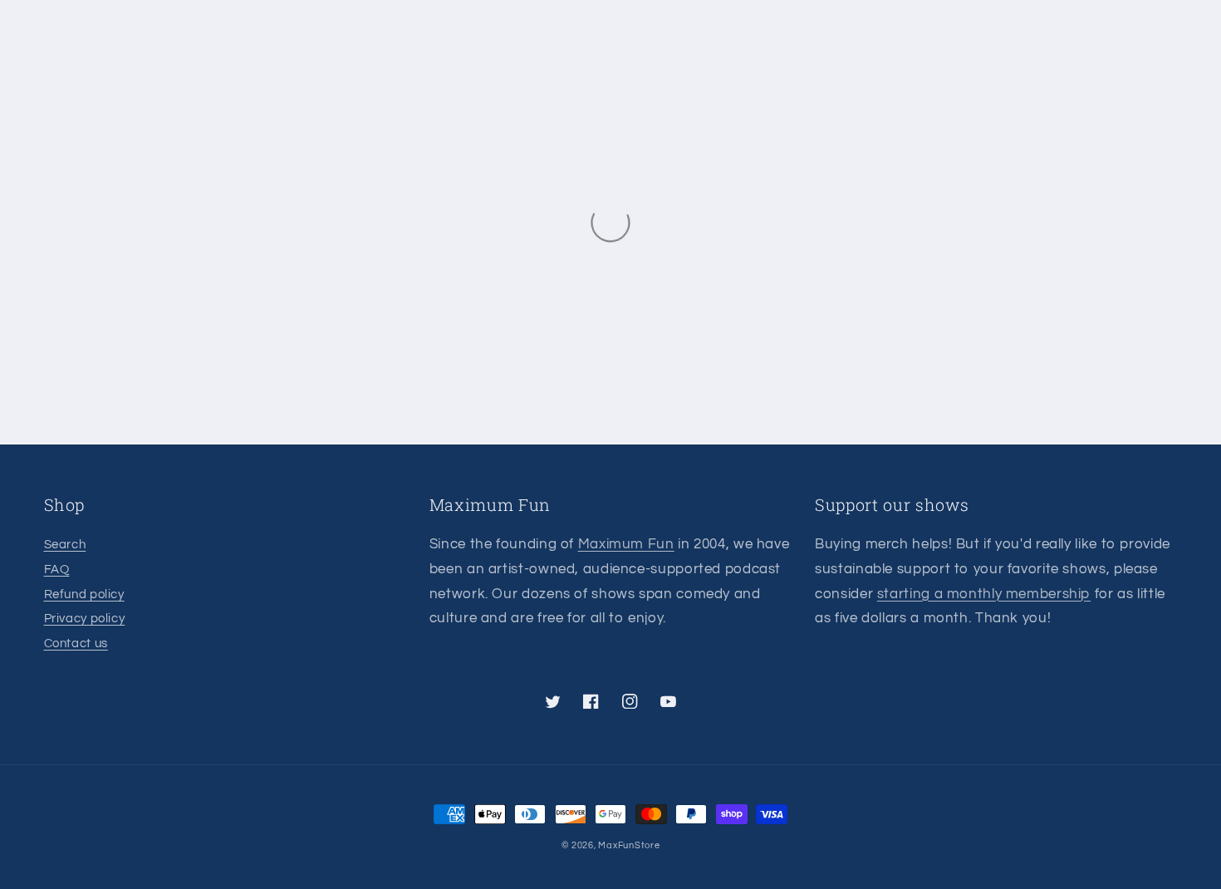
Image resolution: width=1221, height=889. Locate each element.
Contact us (76, 643)
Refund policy (84, 594)
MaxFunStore (629, 845)
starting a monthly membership (984, 594)
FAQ (57, 569)
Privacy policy (84, 618)
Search (65, 544)
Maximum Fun (626, 544)
